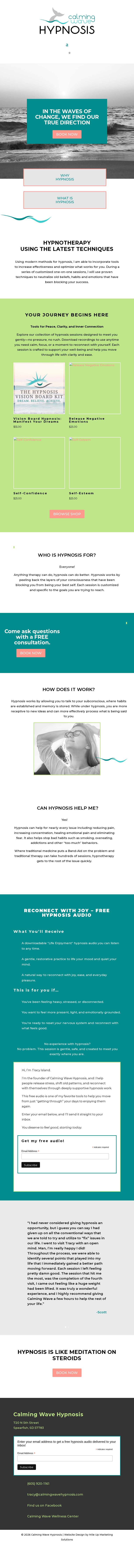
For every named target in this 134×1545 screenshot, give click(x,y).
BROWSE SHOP (67, 514)
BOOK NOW (67, 134)
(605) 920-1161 (38, 1484)
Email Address (30, 1151)
